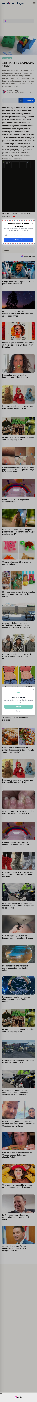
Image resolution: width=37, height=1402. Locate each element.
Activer (18, 707)
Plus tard (18, 711)
